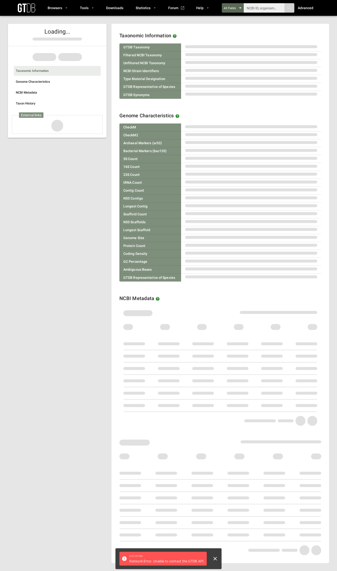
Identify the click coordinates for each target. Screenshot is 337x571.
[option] (57, 71)
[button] (57, 7)
